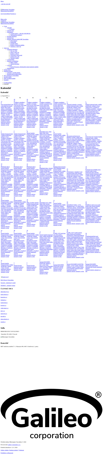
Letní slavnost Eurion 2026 (74, 172)
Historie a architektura (12, 61)
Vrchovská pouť (89, 136)
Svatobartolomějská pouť (76, 237)
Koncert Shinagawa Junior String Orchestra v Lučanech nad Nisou (92, 239)
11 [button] (14, 164)
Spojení (28, 133)
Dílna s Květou (30, 202)
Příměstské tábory (5, 166)
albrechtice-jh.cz (5, 291)
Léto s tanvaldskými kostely (7, 105)
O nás (5, 26)
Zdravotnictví (13, 40)
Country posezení (78, 265)
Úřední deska (7, 69)
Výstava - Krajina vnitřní (46, 117)
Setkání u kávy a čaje (45, 264)
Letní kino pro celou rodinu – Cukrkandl (59, 235)
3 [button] (1, 131)
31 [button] (54, 100)
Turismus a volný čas (15, 46)
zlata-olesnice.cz (5, 319)
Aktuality (9, 27)
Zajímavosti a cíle (14, 56)
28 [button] (14, 100)
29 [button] (27, 100)
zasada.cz (3, 322)
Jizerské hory (10, 38)
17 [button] (1, 198)
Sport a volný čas (14, 52)
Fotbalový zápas (95, 240)
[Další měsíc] (8, 96)
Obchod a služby (14, 58)
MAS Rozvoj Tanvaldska (7, 280)
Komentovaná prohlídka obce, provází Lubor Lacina (93, 170)
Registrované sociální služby (14, 74)
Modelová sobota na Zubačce (75, 139)
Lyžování (9, 65)
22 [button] (67, 202)
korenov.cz (3, 305)
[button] (20, 231)
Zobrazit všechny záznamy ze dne (5, 124)
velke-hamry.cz (4, 308)
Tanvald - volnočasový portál (8, 282)
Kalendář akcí (10, 68)
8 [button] (67, 133)
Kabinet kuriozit (71, 244)
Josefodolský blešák (72, 238)
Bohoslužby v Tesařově (46, 121)
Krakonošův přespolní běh (91, 266)
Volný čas (6, 48)
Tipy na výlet (13, 51)
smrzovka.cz (4, 313)
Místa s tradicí (13, 62)
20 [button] (40, 200)
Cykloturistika (10, 59)
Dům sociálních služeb (9, 78)
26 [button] (27, 231)
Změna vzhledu (5, 450)
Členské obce (10, 30)
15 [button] (67, 169)
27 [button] (1, 102)
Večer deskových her (44, 133)
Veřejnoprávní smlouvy (16, 35)
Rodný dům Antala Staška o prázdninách (6, 108)
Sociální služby (14, 43)
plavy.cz (3, 311)
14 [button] (54, 164)
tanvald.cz (3, 316)
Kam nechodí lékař (6, 104)
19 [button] (27, 200)
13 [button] (40, 166)
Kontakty (6, 80)
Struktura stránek (13, 450)
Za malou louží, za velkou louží (6, 116)
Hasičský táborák (74, 268)
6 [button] (40, 129)
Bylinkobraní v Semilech (73, 172)
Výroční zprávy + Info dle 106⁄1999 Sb (20, 33)
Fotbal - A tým (77, 204)
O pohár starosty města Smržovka (74, 233)
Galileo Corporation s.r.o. (14, 444)
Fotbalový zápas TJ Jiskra (73, 267)
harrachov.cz (4, 297)
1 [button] (67, 102)
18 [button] (14, 198)
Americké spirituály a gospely (74, 104)
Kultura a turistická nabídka (17, 45)
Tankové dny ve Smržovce (73, 109)
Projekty (12, 29)
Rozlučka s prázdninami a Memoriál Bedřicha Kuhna (75, 235)
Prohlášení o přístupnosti (7, 453)
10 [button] (1, 164)
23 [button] (86, 202)
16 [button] (86, 167)
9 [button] (86, 134)
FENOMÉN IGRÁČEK (45, 262)
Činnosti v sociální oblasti (13, 72)
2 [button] (86, 102)
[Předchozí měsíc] (1, 96)
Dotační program (8, 71)
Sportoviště (13, 42)
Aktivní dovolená (14, 64)
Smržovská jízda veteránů (91, 172)
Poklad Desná (45, 119)
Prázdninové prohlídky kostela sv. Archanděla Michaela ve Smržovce (6, 112)
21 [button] (54, 201)
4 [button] (53, 262)
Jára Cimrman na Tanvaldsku (11, 75)
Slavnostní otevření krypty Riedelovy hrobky (73, 136)
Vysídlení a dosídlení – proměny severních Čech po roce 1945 (19, 104)
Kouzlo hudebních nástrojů (6, 121)
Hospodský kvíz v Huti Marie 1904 (46, 267)
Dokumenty (10, 32)
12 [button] (27, 164)
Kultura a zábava (14, 54)
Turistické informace (12, 49)
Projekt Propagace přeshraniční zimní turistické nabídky (24, 67)
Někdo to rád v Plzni (77, 242)
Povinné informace (12, 36)
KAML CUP (56, 233)
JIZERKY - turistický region (8, 285)
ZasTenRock (70, 204)
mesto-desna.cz (4, 294)
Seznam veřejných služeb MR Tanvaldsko (17, 39)
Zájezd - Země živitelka (78, 207)
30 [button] (40, 100)
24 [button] (1, 231)
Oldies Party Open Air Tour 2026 (74, 138)
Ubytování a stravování (16, 55)
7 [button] (54, 131)
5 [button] (27, 131)
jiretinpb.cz (3, 300)
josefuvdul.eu (4, 302)
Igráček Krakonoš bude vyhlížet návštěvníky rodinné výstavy (75, 106)
